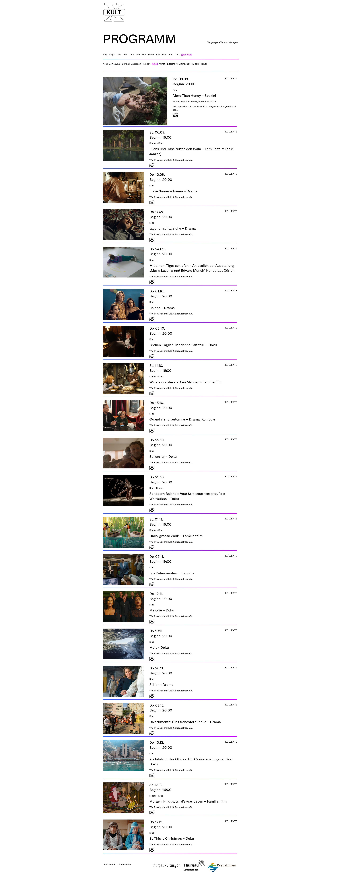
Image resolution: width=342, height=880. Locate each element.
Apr (158, 54)
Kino (154, 63)
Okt (119, 54)
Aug (105, 54)
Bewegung (114, 63)
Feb (144, 54)
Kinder (146, 63)
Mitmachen (184, 63)
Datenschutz (124, 864)
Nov (125, 54)
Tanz (203, 63)
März (151, 54)
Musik (195, 63)
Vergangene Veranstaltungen (222, 42)
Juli (177, 54)
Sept (111, 54)
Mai (164, 54)
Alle (105, 63)
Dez (131, 54)
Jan (138, 54)
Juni (171, 54)
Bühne (125, 63)
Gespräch (136, 63)
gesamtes (186, 54)
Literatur (171, 63)
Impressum (109, 864)
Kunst (162, 63)
